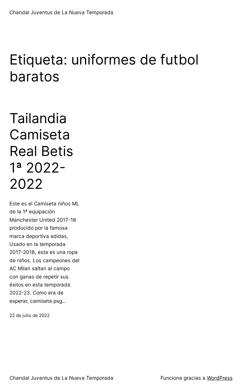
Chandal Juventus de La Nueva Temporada (61, 12)
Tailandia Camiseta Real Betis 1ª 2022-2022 (41, 151)
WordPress (220, 378)
